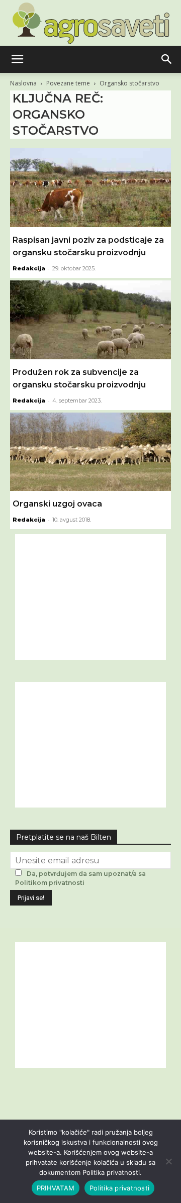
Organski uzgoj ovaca (57, 504)
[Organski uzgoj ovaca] (90, 452)
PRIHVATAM (55, 1188)
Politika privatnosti (119, 1188)
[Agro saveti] (91, 23)
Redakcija (29, 268)
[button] (17, 59)
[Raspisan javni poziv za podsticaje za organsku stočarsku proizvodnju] (90, 187)
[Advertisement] (90, 597)
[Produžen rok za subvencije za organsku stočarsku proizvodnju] (90, 319)
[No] (168, 1161)
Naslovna (23, 83)
